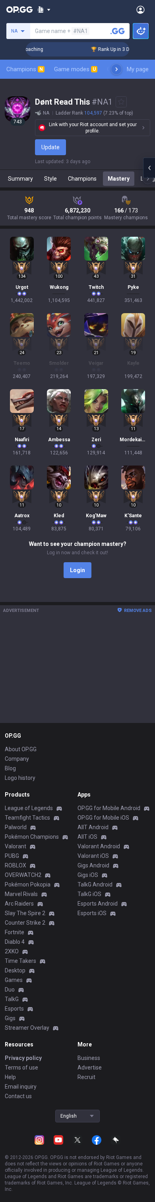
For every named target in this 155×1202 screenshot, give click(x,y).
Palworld (16, 827)
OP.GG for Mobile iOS (103, 817)
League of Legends (29, 808)
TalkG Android (95, 884)
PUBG (12, 856)
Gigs (10, 1018)
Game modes (75, 69)
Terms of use (21, 1067)
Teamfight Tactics (27, 817)
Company (17, 759)
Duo (10, 989)
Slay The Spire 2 (25, 913)
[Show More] (44, 10)
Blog (10, 768)
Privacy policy (23, 1058)
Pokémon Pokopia (27, 884)
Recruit (86, 1077)
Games (14, 980)
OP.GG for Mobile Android (109, 808)
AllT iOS (87, 837)
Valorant (15, 846)
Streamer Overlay (27, 1028)
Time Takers (20, 961)
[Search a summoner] (118, 31)
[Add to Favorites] (121, 101)
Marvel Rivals (21, 894)
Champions (24, 69)
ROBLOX (15, 865)
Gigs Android (93, 865)
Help (10, 1077)
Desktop (15, 970)
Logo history (20, 778)
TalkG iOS (89, 894)
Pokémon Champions (32, 837)
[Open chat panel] (149, 168)
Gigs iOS (88, 875)
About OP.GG (21, 749)
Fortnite (14, 932)
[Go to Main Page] (19, 9)
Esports (14, 1008)
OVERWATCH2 (23, 875)
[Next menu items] (116, 69)
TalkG (12, 999)
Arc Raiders (19, 903)
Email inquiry (21, 1086)
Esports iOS (92, 913)
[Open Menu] (140, 10)
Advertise (90, 1067)
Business (89, 1058)
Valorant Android (99, 846)
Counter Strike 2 (25, 923)
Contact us (18, 1096)
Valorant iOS (93, 856)
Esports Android (98, 903)
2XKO (12, 951)
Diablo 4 (15, 942)
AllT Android (93, 827)
